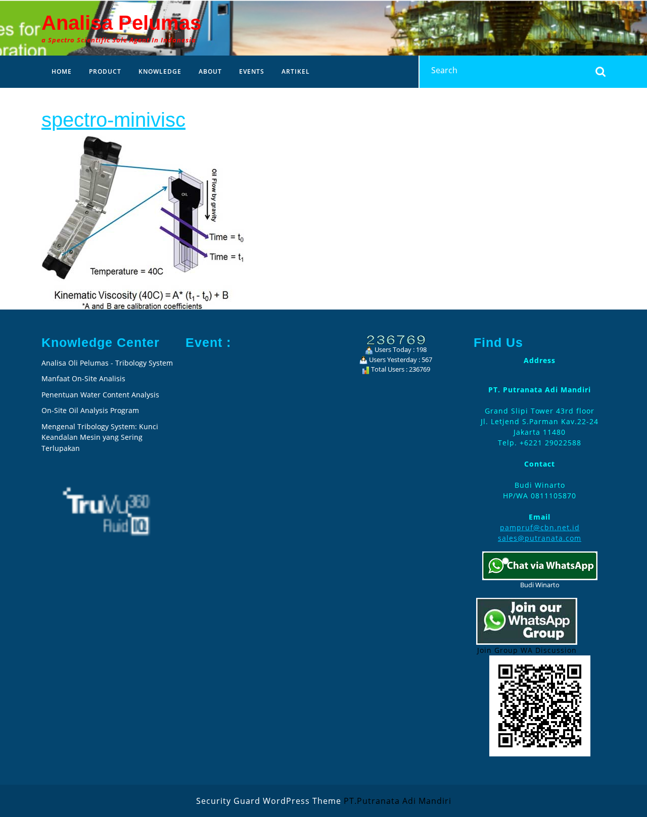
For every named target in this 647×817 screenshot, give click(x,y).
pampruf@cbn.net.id (540, 527)
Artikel (296, 71)
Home (62, 71)
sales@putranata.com (539, 538)
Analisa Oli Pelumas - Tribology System (107, 363)
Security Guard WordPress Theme (268, 800)
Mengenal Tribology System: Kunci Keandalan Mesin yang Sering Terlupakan (99, 437)
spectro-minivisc (113, 120)
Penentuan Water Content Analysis (101, 394)
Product (105, 71)
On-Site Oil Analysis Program (90, 410)
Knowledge (159, 71)
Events (251, 71)
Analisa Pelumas (121, 23)
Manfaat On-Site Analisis (83, 378)
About (210, 71)
